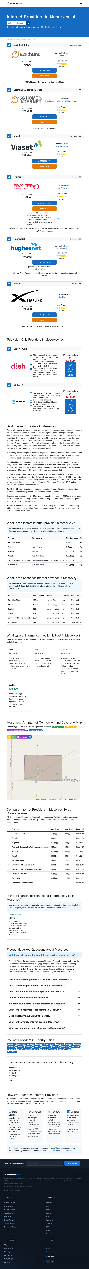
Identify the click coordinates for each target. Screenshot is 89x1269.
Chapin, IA (29, 1047)
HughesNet (12, 564)
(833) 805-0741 (45, 203)
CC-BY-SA (65, 799)
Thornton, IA (11, 1044)
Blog (5, 1245)
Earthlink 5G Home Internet (19, 560)
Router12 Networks (20, 873)
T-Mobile (49, 1223)
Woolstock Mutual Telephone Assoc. (27, 869)
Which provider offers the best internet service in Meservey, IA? (42, 955)
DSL (9, 737)
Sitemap (7, 1262)
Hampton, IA (44, 1049)
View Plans (44, 75)
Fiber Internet (8, 1206)
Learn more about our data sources (60, 1150)
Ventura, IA (55, 1047)
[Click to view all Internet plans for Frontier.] (26, 186)
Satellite (58, 146)
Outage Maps (8, 1259)
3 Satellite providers (36, 730)
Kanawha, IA (11, 1049)
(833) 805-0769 (45, 161)
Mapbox (77, 799)
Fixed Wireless (51, 101)
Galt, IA (19, 1049)
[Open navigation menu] (80, 3)
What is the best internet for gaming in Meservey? (35, 1009)
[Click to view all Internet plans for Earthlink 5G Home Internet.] (26, 99)
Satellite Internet (9, 1223)
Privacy (6, 1190)
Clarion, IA (53, 1049)
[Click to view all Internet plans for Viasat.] (26, 145)
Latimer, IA (69, 1044)
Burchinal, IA (46, 1047)
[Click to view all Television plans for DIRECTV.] (18, 402)
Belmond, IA (40, 1044)
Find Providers (73, 1163)
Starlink (11, 551)
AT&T (48, 1210)
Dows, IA (35, 1049)
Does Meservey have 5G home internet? (29, 1015)
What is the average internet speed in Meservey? (34, 1021)
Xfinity (48, 1206)
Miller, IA (61, 1049)
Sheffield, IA (11, 1047)
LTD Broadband (18, 833)
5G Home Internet (71, 101)
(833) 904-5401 (45, 116)
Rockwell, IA (65, 1047)
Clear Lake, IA (75, 1047)
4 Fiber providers (58, 727)
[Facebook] (48, 1261)
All (30, 737)
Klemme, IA (59, 1044)
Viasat (10, 556)
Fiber (62, 55)
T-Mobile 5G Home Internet (22, 882)
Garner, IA (37, 1047)
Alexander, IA (30, 1044)
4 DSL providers (71, 727)
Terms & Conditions (15, 1190)
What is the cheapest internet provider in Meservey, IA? (37, 985)
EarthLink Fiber (14, 542)
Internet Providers (10, 1203)
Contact (48, 1252)
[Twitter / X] (52, 1261)
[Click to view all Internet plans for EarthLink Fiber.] (26, 54)
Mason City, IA (12, 1052)
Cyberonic (16, 878)
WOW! (48, 1230)
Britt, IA (68, 1049)
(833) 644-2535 (45, 262)
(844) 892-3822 (70, 371)
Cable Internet (8, 1213)
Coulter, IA (20, 1047)
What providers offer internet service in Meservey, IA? (37, 1027)
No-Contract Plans (10, 1227)
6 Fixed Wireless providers (16, 730)
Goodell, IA (20, 1044)
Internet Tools (8, 1248)
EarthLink (49, 1203)
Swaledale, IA (50, 1044)
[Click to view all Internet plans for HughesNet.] (26, 247)
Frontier (11, 547)
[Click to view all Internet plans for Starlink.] (26, 295)
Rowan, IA (77, 1044)
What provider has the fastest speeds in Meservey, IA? (37, 991)
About (48, 1245)
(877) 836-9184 (45, 314)
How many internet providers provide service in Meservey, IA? (41, 979)
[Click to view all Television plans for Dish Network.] (18, 365)
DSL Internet (8, 1216)
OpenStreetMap (51, 799)
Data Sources (8, 1255)
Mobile (60, 101)
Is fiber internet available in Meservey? (29, 997)
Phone (65, 146)
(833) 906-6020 (45, 70)
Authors (48, 1248)
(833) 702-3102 (70, 408)
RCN (47, 1227)
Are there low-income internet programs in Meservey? (37, 1003)
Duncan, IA (27, 1049)
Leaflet (38, 799)
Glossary (7, 1252)
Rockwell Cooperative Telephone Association (30, 847)
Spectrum (49, 1213)
